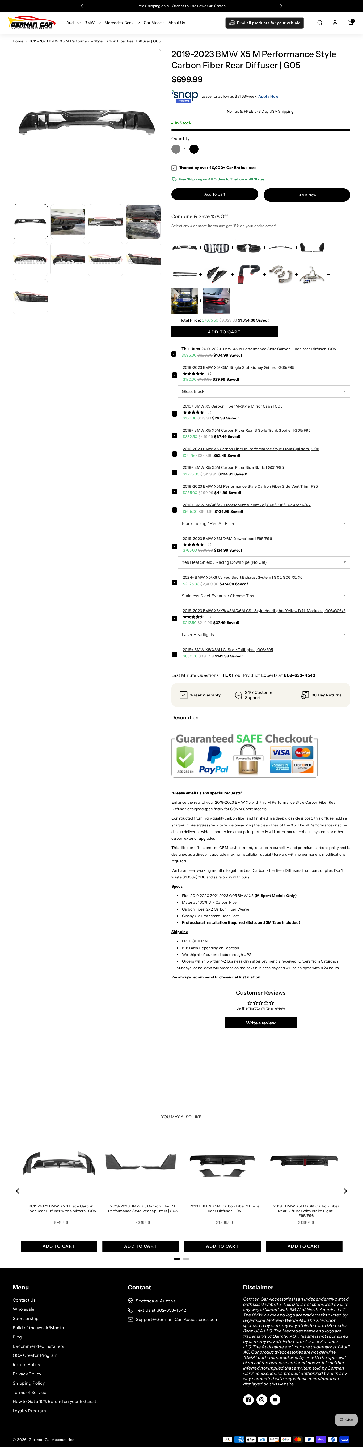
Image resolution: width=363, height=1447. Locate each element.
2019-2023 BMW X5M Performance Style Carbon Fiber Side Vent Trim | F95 (250, 486)
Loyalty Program (29, 1410)
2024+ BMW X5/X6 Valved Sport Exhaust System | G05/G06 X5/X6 (243, 577)
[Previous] (18, 1191)
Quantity (180, 138)
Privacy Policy (27, 1373)
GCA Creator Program (35, 1355)
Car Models (154, 22)
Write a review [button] (261, 1022)
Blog (17, 1337)
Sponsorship (26, 1318)
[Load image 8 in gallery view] (143, 259)
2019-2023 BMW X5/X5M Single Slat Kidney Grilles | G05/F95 (238, 367)
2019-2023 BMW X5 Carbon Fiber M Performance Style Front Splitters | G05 (251, 449)
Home (18, 41)
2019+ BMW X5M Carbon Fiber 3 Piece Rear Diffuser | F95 (224, 1208)
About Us (176, 22)
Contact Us (24, 1300)
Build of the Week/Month (38, 1327)
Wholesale (24, 1309)
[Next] (345, 1191)
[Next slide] (281, 5)
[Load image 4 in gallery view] (143, 221)
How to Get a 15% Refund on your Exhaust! (55, 1401)
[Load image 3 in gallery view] (105, 221)
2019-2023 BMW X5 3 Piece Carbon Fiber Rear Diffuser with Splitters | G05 (61, 1208)
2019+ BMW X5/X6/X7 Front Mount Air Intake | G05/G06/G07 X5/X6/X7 (247, 504)
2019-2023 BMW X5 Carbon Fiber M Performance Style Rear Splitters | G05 (143, 1208)
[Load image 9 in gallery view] (30, 296)
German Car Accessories (51, 1439)
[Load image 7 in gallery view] (105, 259)
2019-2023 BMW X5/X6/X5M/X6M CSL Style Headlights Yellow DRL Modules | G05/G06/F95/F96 (266, 610)
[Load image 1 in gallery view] (30, 221)
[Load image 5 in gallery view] (30, 259)
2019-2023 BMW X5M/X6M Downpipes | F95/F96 (227, 538)
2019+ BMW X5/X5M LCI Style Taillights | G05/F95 (228, 649)
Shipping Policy (29, 1383)
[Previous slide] (81, 5)
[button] (320, 23)
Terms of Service (30, 1392)
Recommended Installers (38, 1346)
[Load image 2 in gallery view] (68, 221)
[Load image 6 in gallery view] (68, 259)
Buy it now (306, 195)
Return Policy (26, 1364)
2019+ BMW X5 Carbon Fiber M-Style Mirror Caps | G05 (232, 406)
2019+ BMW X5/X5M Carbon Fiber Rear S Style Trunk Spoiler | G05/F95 (247, 430)
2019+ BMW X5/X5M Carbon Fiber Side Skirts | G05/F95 (233, 467)
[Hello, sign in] (335, 23)
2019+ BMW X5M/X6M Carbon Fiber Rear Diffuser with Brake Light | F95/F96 (306, 1211)
